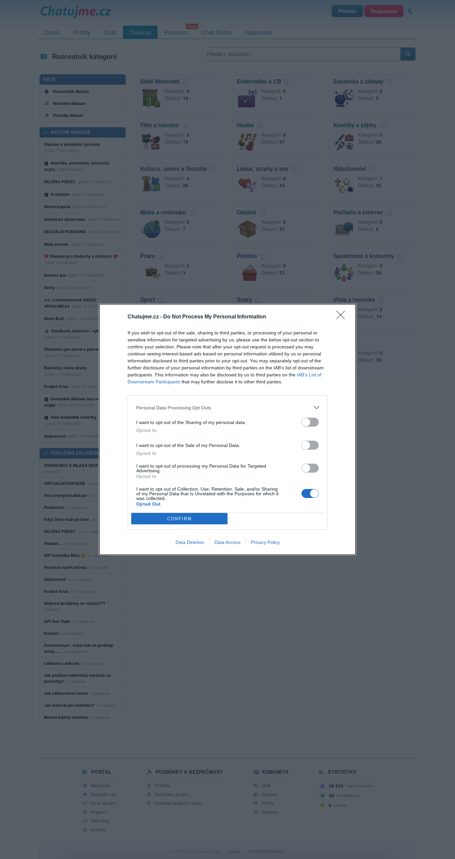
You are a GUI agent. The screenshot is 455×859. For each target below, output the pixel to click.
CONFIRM (179, 518)
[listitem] (227, 407)
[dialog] (227, 429)
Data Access (227, 542)
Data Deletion (190, 542)
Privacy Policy (265, 542)
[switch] (310, 422)
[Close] (342, 317)
